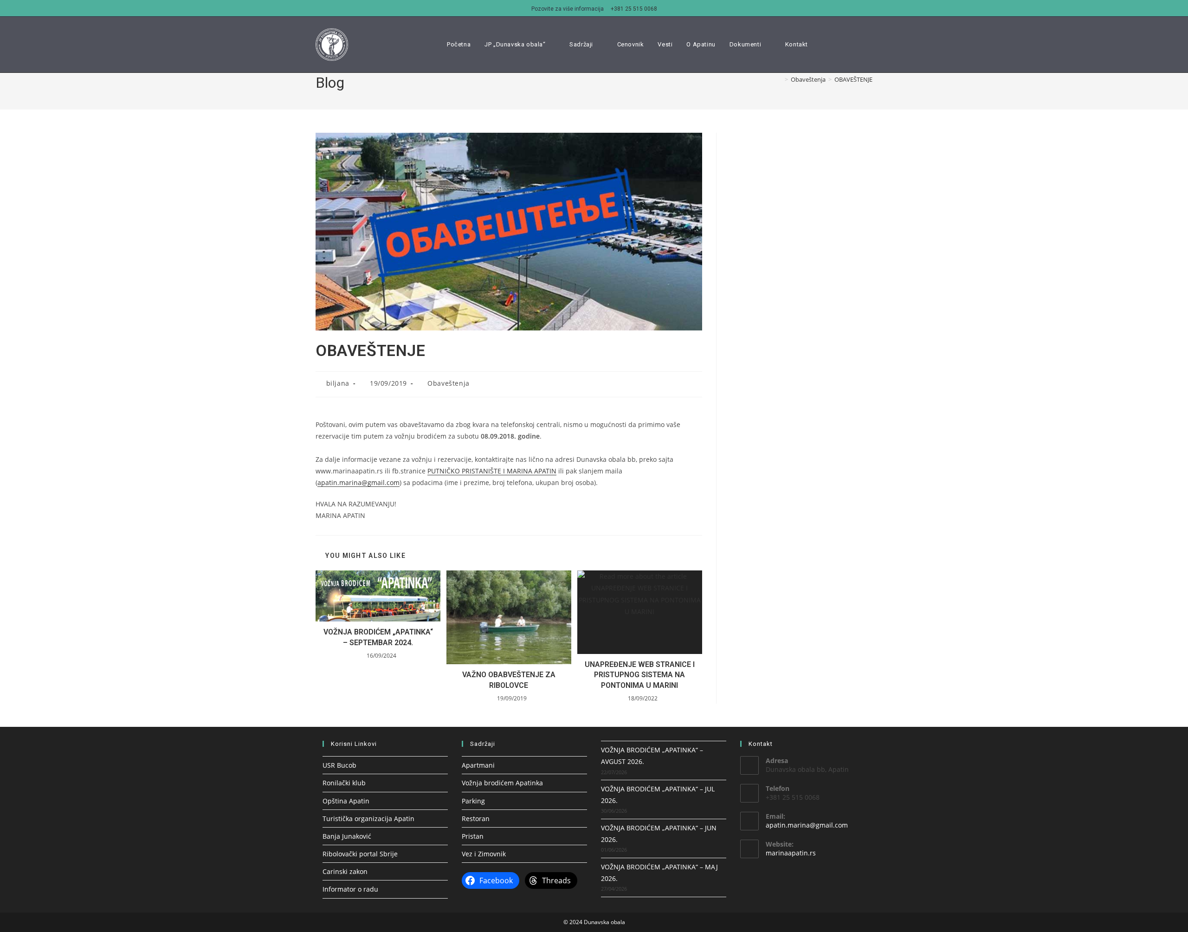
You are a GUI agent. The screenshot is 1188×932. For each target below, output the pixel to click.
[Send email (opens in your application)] (869, 44)
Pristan (473, 836)
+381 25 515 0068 (634, 9)
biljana (337, 383)
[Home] (779, 79)
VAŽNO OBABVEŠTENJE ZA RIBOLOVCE (508, 679)
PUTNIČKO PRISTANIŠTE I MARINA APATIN (491, 470)
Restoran (476, 818)
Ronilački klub (344, 782)
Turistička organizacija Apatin (368, 818)
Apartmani (478, 765)
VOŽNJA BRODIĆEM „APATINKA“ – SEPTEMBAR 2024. (378, 637)
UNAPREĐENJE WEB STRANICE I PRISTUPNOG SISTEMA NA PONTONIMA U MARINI (640, 675)
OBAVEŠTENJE (853, 79)
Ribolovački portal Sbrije (360, 853)
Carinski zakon (345, 871)
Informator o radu (350, 889)
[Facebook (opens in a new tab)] (843, 44)
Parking (473, 800)
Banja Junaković (347, 836)
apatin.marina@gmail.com (358, 482)
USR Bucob (339, 765)
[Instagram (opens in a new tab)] (856, 44)
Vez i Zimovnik (484, 853)
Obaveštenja (448, 383)
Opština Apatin (346, 800)
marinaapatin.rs (791, 852)
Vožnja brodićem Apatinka (502, 782)
